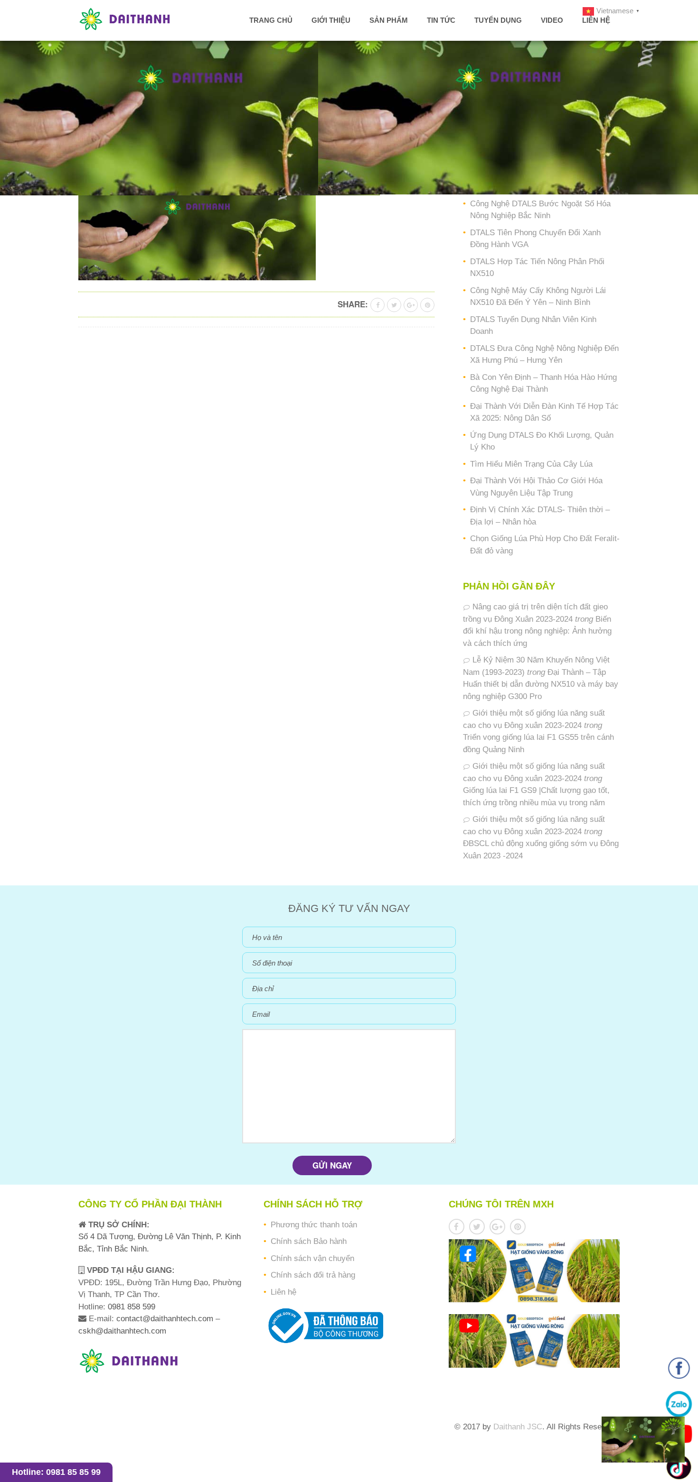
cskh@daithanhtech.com (122, 1330)
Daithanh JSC (517, 1426)
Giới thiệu (330, 20)
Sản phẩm (388, 20)
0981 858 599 (130, 1306)
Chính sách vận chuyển (312, 1258)
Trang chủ (270, 20)
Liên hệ (596, 20)
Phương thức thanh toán (314, 1224)
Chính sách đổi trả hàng (313, 1274)
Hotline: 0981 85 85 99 (56, 1472)
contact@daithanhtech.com (166, 1318)
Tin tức (441, 20)
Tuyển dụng (498, 20)
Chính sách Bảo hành (309, 1241)
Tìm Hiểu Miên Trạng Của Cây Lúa (531, 464)
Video (552, 20)
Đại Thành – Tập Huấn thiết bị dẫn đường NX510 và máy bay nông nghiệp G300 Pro (540, 684)
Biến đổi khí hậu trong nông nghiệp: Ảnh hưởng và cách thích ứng (537, 631)
